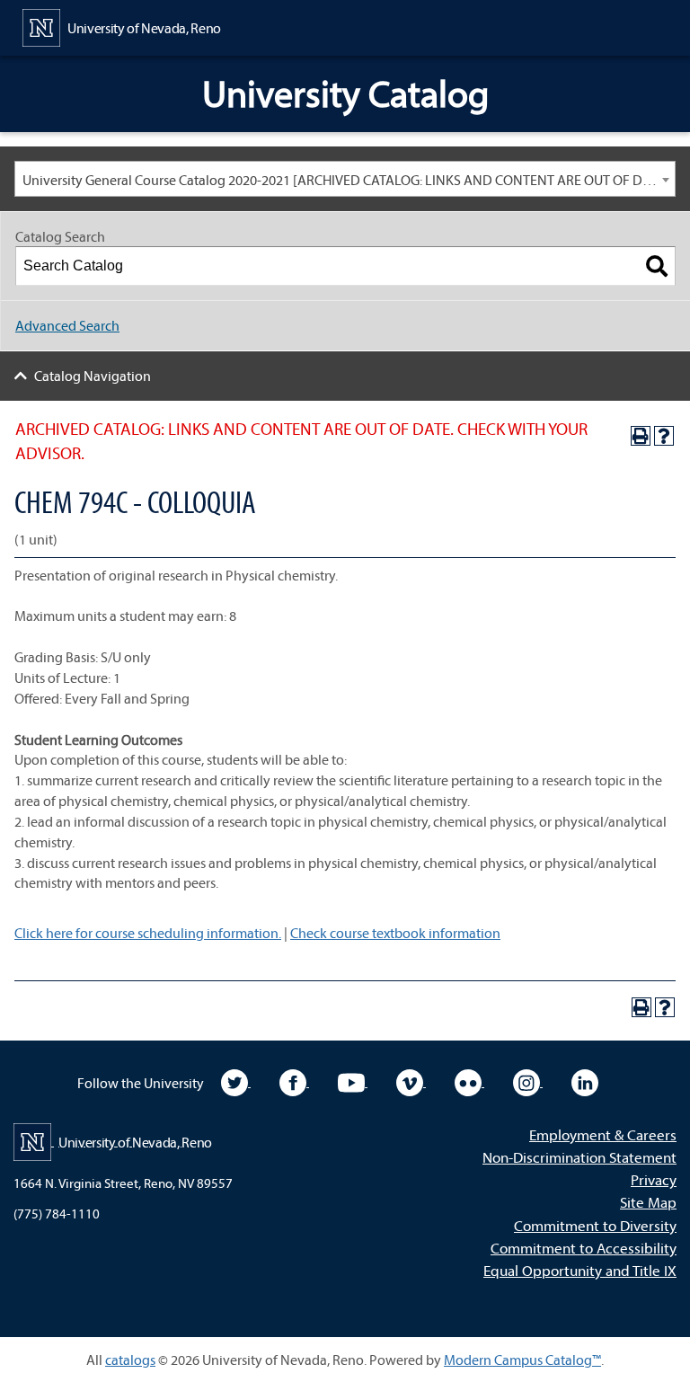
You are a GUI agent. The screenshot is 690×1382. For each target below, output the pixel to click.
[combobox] (345, 179)
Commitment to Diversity (595, 1225)
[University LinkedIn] (584, 1081)
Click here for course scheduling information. (147, 933)
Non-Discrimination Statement (579, 1156)
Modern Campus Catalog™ (522, 1360)
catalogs (130, 1360)
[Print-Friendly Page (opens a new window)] (640, 436)
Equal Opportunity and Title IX (580, 1270)
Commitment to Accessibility (584, 1247)
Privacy (654, 1179)
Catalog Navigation (92, 376)
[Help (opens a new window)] (664, 436)
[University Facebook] (294, 1081)
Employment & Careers (603, 1134)
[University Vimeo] (411, 1081)
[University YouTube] (352, 1081)
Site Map (648, 1201)
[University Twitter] (236, 1081)
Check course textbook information (395, 933)
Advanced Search (67, 325)
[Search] (657, 266)
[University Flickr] (469, 1081)
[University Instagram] (528, 1081)
